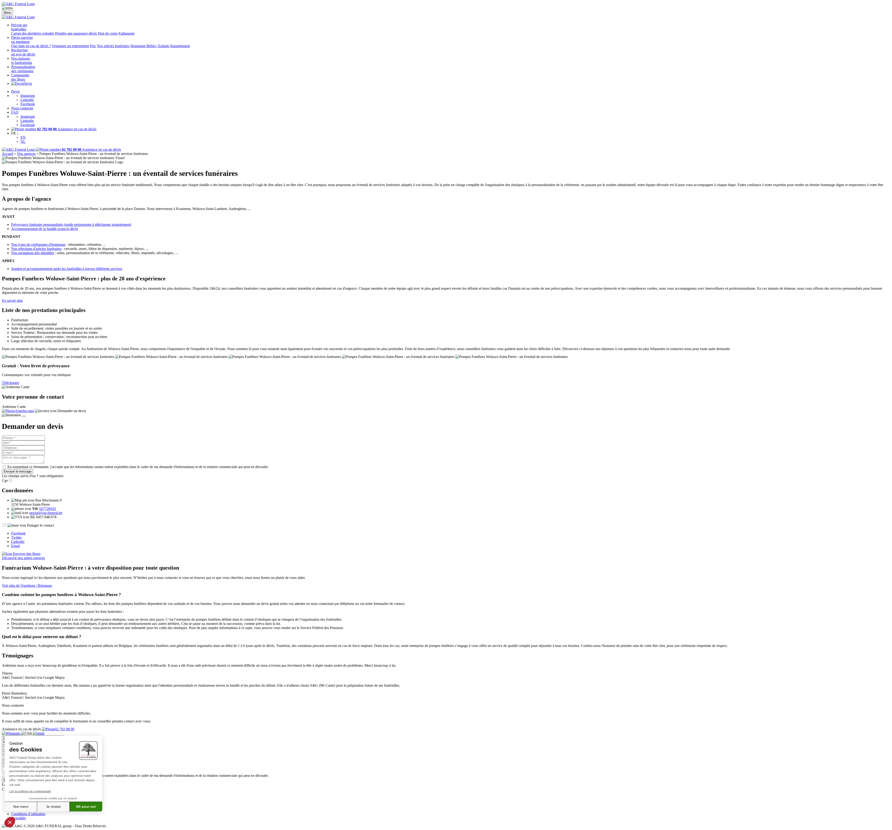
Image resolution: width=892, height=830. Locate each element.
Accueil (7, 154)
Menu (7, 12)
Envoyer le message (17, 471)
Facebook (27, 104)
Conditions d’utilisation (28, 814)
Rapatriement (180, 46)
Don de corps (108, 33)
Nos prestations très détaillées (32, 253)
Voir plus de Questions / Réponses (27, 585)
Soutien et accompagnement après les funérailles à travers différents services (66, 269)
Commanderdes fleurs (20, 77)
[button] (9, 822)
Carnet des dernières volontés (32, 33)
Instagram (27, 96)
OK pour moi (86, 806)
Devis (27, 83)
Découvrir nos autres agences (23, 558)
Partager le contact (40, 525)
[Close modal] (24, 416)
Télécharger (10, 383)
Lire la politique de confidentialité (30, 791)
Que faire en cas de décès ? (31, 46)
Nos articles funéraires (113, 46)
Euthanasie (126, 33)
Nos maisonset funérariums (21, 60)
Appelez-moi (24, 411)
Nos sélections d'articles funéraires (36, 249)
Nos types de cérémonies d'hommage (38, 244)
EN (23, 137)
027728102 (47, 509)
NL (23, 142)
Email (15, 546)
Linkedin (27, 100)
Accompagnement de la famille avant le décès (44, 229)
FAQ (15, 112)
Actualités (18, 818)
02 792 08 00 (64, 729)
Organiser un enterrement (70, 46)
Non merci (20, 806)
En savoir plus (12, 300)
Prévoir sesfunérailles (19, 27)
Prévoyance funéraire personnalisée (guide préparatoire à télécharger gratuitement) (71, 224)
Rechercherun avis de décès (23, 52)
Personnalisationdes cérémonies (23, 69)
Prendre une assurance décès (76, 33)
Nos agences (26, 154)
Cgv (5, 480)
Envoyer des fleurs (26, 554)
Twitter (16, 537)
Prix (93, 46)
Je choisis (53, 806)
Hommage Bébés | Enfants (149, 46)
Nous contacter (22, 108)
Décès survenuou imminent (22, 40)
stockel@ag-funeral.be (45, 513)
